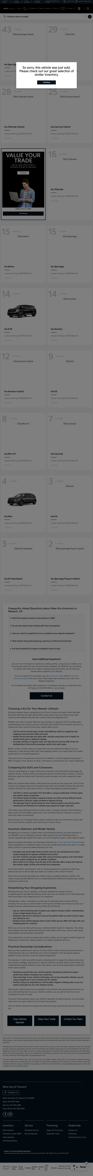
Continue (46, 82)
